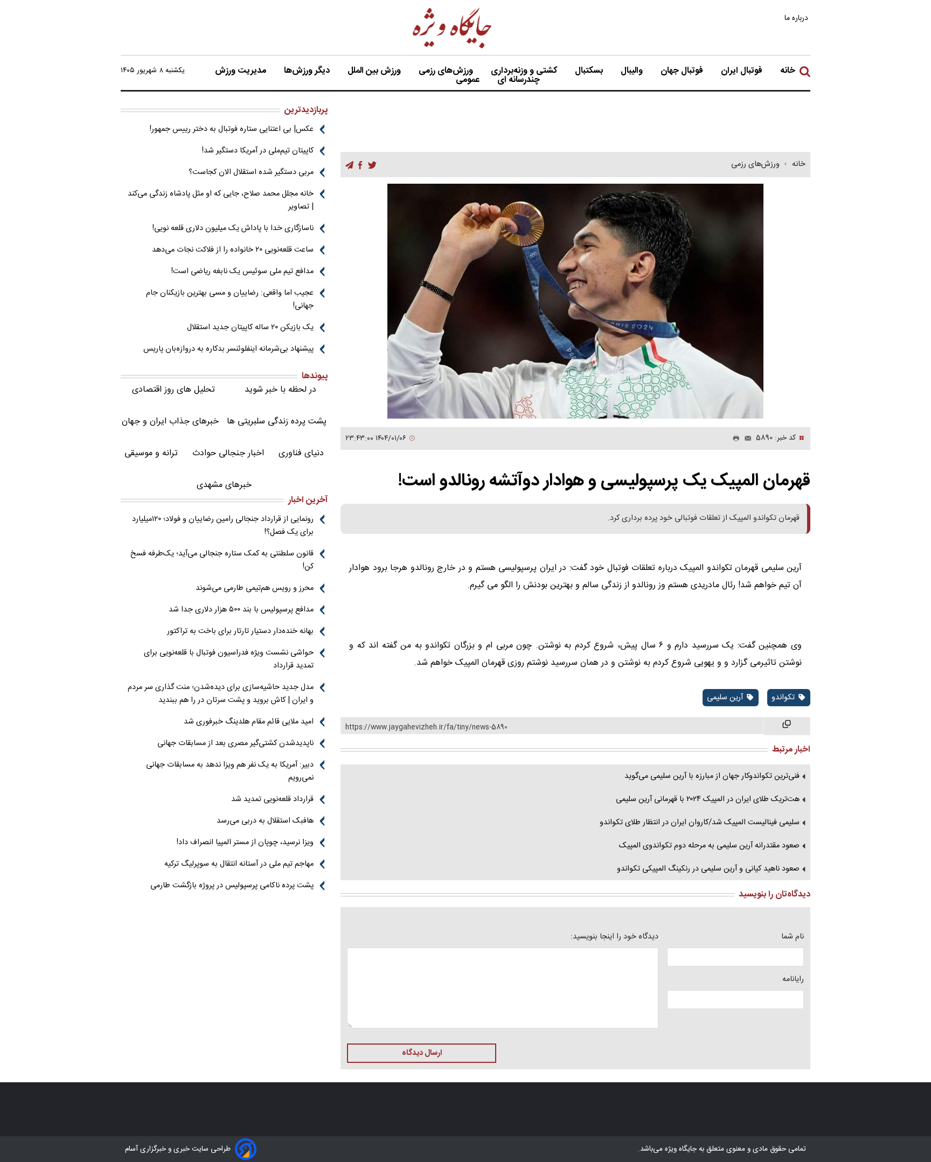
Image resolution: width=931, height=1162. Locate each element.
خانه (787, 71)
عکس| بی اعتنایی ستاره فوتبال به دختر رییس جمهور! (232, 129)
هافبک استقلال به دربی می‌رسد (265, 821)
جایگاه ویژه (680, 1149)
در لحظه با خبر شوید (280, 389)
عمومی (469, 80)
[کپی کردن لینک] (786, 726)
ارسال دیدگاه (422, 1053)
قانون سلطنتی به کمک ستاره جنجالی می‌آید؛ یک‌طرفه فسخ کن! (222, 560)
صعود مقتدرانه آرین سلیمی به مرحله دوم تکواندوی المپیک (709, 845)
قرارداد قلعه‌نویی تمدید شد (272, 799)
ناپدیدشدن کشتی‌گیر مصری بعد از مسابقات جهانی (235, 743)
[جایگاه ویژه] (452, 47)
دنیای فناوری (301, 453)
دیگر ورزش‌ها (308, 71)
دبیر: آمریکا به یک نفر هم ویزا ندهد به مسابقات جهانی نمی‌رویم (230, 771)
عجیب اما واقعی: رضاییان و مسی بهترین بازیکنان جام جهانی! (230, 299)
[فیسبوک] (360, 165)
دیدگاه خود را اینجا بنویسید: (614, 936)
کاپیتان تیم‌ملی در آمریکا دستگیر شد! (258, 150)
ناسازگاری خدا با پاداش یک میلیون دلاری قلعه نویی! (233, 228)
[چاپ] (734, 438)
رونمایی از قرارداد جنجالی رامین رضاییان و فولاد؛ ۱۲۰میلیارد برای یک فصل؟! (223, 526)
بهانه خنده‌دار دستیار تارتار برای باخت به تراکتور (240, 631)
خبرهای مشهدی (224, 485)
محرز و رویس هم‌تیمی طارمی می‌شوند (255, 588)
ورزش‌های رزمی (447, 71)
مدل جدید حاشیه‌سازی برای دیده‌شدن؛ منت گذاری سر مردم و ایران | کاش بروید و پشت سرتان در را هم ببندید (221, 694)
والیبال (633, 71)
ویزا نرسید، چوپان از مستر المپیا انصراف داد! (245, 842)
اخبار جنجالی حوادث (228, 453)
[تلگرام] (349, 165)
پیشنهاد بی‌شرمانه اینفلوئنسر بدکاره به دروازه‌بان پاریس (228, 349)
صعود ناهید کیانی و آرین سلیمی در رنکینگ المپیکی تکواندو (708, 868)
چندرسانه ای (519, 80)
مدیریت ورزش (241, 71)
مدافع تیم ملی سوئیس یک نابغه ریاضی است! (242, 271)
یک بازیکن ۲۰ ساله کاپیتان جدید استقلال (250, 327)
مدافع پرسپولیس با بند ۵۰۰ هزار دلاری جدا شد (241, 609)
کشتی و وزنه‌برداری (525, 71)
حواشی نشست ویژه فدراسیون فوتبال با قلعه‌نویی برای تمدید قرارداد (229, 659)
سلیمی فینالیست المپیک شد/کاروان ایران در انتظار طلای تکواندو (700, 822)
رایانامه (793, 979)
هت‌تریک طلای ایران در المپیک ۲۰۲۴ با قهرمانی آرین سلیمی (708, 799)
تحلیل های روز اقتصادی (173, 389)
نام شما (792, 936)
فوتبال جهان (683, 71)
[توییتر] (372, 165)
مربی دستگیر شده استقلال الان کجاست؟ (251, 172)
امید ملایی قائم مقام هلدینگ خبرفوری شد (249, 721)
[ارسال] (746, 438)
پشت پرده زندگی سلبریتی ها (276, 421)
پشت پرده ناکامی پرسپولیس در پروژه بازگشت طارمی (232, 885)
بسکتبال (590, 71)
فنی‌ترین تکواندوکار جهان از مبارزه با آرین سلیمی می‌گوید (712, 776)
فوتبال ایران (743, 71)
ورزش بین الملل (375, 71)
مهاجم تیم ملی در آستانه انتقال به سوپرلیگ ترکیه (239, 864)
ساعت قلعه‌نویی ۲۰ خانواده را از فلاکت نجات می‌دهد (233, 249)
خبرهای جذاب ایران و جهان (170, 421)
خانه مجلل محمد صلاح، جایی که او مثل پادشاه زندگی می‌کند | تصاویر (221, 200)
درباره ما (797, 18)
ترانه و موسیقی (151, 453)
